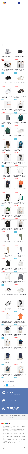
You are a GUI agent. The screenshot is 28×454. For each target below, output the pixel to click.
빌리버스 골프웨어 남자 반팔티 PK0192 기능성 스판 (20, 348)
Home (2, 43)
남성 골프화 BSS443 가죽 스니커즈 (20, 136)
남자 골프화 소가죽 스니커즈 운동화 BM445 (20, 83)
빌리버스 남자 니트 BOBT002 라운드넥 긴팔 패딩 (20, 149)
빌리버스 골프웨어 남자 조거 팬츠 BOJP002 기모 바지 (8, 163)
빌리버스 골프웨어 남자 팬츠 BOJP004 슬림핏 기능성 (19, 308)
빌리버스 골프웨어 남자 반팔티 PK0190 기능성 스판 (20, 361)
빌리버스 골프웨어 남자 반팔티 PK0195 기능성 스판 (7, 335)
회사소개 (2, 415)
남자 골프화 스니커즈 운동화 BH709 (7, 83)
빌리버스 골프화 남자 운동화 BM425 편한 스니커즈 (7, 308)
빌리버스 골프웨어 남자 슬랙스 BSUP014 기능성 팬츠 (7, 242)
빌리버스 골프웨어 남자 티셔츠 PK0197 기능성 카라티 (7, 282)
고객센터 (11, 417)
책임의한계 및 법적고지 (22, 415)
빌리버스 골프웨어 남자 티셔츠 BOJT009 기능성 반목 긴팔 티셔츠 (20, 176)
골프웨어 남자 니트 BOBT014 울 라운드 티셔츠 (7, 136)
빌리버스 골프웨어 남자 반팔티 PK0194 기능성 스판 (20, 335)
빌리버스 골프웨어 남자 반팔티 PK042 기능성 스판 (20, 375)
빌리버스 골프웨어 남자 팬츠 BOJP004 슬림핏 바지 (19, 163)
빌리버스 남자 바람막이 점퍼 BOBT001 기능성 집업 (19, 229)
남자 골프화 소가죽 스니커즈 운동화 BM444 (8, 96)
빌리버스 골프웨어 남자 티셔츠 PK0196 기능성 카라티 (20, 282)
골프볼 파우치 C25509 (19, 56)
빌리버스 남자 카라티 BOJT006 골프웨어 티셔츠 (7, 189)
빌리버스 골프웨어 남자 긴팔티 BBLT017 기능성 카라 (7, 269)
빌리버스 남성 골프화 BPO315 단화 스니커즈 (7, 295)
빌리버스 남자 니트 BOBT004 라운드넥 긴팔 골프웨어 (7, 149)
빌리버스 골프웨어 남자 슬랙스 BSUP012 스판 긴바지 (7, 255)
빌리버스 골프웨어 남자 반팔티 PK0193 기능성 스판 (7, 348)
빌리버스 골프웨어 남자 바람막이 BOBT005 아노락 (7, 216)
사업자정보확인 (9, 427)
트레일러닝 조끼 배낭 (6, 56)
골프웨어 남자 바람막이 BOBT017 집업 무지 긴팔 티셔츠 (20, 110)
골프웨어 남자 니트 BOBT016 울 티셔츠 (20, 123)
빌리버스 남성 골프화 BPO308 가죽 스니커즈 (20, 295)
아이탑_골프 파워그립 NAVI (7, 109)
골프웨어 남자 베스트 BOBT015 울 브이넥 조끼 (6, 123)
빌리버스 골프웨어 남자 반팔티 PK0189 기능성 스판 (7, 375)
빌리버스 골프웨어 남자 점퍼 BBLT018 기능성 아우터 (7, 229)
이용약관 (7, 415)
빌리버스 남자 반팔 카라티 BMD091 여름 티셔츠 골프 (7, 322)
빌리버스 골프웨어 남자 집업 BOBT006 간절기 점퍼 (19, 216)
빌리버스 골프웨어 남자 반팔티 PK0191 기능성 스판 (7, 361)
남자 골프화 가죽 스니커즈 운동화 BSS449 (20, 96)
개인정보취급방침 (13, 415)
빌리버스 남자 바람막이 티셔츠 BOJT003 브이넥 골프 (7, 202)
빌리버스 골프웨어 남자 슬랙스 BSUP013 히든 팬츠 (20, 242)
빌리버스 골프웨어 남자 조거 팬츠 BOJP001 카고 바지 (8, 176)
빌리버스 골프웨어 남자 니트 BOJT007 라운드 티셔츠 (19, 202)
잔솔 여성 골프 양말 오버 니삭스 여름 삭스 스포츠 (20, 70)
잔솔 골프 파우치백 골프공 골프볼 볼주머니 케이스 (8, 70)
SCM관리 (16, 417)
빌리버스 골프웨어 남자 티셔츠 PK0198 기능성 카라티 (20, 269)
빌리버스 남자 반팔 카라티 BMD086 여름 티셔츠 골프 (19, 322)
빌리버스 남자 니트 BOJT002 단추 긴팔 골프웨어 (20, 189)
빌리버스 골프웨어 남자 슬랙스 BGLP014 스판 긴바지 (20, 255)
